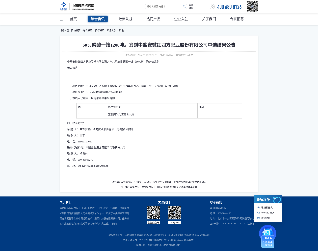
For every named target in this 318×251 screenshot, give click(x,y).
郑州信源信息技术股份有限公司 (164, 245)
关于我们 (209, 19)
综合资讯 (98, 19)
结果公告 (111, 30)
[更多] (114, 223)
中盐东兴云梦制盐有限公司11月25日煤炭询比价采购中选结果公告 (163, 187)
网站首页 (75, 30)
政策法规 (125, 19)
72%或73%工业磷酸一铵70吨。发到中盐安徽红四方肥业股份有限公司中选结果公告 (163, 182)
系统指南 (265, 218)
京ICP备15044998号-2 (155, 235)
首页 (73, 19)
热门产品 (153, 19)
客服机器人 (267, 207)
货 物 (121, 30)
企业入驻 (181, 19)
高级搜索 (191, 6)
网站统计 (188, 240)
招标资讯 (100, 30)
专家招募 (237, 19)
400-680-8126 (267, 213)
